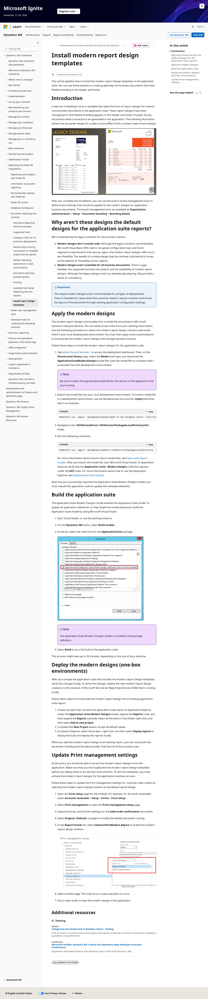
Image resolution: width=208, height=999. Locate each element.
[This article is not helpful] (200, 92)
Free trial (198, 34)
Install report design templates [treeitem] (24, 303)
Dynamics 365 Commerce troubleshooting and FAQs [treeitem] (22, 381)
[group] (106, 417)
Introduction (178, 51)
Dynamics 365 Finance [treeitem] (17, 401)
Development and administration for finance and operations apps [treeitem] (21, 392)
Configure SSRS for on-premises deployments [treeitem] (25, 239)
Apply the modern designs (184, 64)
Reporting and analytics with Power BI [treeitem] (23, 176)
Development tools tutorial (88, 475)
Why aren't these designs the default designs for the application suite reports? (186, 58)
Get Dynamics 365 (179, 34)
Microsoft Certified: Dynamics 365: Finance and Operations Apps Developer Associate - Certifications (97, 946)
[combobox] (21, 48)
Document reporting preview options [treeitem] (23, 275)
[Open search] (193, 26)
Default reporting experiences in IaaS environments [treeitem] (23, 264)
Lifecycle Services (79, 352)
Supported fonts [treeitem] (21, 232)
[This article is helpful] (196, 92)
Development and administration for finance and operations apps (91, 45)
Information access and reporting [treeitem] (23, 185)
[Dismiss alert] (201, 6)
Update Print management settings (185, 81)
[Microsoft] (6, 27)
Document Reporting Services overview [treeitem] (24, 224)
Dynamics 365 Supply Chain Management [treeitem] (20, 409)
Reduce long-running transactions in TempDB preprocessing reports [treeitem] (25, 250)
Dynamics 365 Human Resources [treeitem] (17, 418)
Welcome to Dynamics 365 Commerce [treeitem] (22, 72)
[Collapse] (38, 42)
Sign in (200, 26)
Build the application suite (184, 68)
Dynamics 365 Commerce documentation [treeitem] (21, 63)
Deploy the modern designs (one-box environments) (185, 74)
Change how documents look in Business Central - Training (83, 929)
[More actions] (153, 45)
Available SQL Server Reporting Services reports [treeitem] (23, 292)
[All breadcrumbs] (54, 45)
